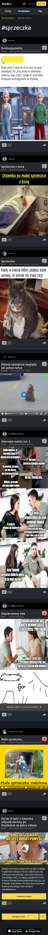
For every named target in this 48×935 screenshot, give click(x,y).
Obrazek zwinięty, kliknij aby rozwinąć (23, 707)
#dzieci (11, 828)
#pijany (17, 828)
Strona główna (7, 18)
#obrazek (12, 444)
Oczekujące (24, 11)
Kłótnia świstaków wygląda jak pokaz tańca (19, 366)
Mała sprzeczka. (11, 739)
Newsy (3, 828)
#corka (11, 51)
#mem (21, 264)
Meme (3, 742)
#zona (11, 169)
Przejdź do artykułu (24, 896)
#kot (16, 264)
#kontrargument (34, 51)
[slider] (12, 414)
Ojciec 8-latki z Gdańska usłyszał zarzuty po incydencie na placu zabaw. (19, 822)
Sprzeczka (8, 261)
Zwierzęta (4, 371)
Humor (3, 51)
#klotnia (14, 371)
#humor (12, 264)
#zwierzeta (27, 264)
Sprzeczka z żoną (12, 166)
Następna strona (18, 917)
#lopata (18, 742)
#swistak (28, 371)
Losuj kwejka (42, 917)
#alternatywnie (21, 444)
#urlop (16, 169)
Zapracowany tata (13, 613)
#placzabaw (24, 828)
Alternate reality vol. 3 (15, 441)
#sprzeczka (24, 51)
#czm (40, 742)
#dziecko (17, 51)
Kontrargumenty (11, 48)
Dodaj (8, 11)
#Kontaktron (34, 742)
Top (40, 11)
